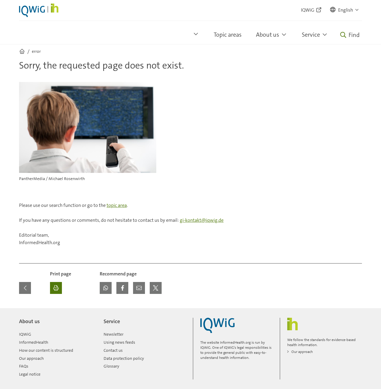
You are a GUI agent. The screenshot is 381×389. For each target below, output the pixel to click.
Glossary (111, 366)
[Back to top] (356, 312)
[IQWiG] (217, 325)
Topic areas (228, 34)
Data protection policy (124, 358)
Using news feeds (119, 342)
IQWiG (25, 334)
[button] (344, 10)
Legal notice (29, 374)
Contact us (113, 350)
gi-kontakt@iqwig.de (202, 220)
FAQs (23, 366)
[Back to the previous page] (25, 288)
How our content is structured (46, 350)
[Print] (56, 288)
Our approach (31, 358)
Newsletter (114, 334)
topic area (117, 205)
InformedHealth (33, 342)
